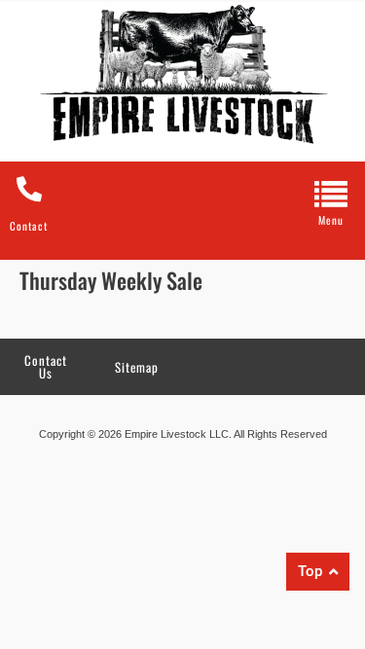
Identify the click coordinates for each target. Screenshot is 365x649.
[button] (330, 200)
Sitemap (137, 367)
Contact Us (45, 366)
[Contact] (29, 188)
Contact (29, 226)
